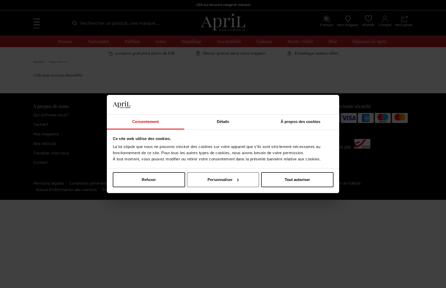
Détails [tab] (223, 121)
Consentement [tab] (145, 121)
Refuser (149, 179)
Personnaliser (220, 179)
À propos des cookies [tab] (300, 121)
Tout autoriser (297, 179)
